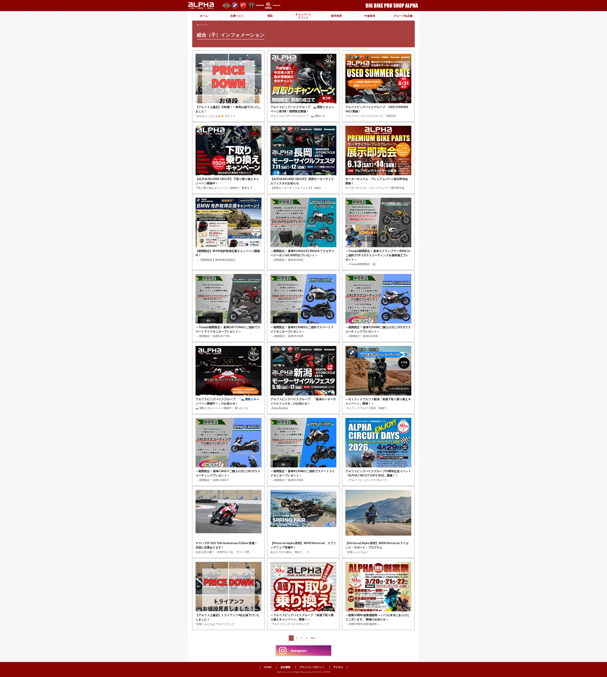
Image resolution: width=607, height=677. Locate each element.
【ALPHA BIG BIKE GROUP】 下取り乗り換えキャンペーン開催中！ (227, 181)
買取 (270, 15)
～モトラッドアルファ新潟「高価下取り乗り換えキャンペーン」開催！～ (378, 401)
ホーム (204, 15)
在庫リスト (237, 15)
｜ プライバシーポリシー (309, 666)
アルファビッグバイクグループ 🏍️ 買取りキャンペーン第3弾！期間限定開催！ (302, 109)
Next (313, 638)
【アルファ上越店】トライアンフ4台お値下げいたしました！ (228, 617)
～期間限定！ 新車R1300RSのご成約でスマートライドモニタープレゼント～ (302, 329)
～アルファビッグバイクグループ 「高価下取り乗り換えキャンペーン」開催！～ (302, 617)
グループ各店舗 (403, 15)
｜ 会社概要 (283, 666)
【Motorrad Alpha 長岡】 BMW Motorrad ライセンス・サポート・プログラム (377, 545)
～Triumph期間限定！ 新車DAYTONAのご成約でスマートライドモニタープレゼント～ (228, 329)
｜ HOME (265, 666)
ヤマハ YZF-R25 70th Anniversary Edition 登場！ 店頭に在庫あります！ (228, 545)
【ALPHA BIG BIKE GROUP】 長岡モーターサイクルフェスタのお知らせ (302, 181)
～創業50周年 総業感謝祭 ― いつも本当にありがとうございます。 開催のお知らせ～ (377, 617)
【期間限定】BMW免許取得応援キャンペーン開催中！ (228, 253)
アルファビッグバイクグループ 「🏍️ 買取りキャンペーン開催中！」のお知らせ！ (227, 401)
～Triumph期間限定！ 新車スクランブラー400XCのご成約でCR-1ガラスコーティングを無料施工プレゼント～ (377, 255)
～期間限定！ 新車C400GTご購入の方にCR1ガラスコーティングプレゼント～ (228, 473)
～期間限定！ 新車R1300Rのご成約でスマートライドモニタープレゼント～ (302, 473)
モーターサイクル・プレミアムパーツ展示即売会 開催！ (376, 181)
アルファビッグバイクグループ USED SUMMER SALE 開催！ (376, 109)
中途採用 (369, 15)
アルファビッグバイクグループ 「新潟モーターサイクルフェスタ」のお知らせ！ (303, 401)
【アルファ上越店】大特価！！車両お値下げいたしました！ (228, 109)
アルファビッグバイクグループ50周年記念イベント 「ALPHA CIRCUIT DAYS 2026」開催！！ (378, 473)
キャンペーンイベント (303, 16)
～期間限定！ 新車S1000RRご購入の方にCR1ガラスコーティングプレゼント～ (378, 329)
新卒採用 (336, 15)
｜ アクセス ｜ (338, 666)
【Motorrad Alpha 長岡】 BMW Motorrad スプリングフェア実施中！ (303, 545)
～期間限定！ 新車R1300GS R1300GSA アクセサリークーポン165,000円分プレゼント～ (302, 253)
